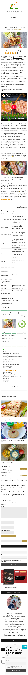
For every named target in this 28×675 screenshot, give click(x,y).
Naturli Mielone (4, 128)
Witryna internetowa (5, 530)
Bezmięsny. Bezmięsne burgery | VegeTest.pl (15, 485)
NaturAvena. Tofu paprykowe (8, 419)
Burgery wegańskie (17, 57)
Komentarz (3, 506)
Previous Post (7, 392)
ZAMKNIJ (25, 646)
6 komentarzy (17, 29)
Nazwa (2, 520)
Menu (15, 17)
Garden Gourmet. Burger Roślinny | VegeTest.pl (16, 491)
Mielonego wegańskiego (11, 179)
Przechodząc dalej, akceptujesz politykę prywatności (11, 561)
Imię (2, 549)
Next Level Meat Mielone (18, 62)
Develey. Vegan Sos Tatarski (7, 462)
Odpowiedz (23, 469)
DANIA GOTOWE (8, 24)
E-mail (2, 525)
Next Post (20, 392)
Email (2, 554)
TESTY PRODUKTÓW (19, 24)
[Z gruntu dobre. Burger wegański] (9, 323)
